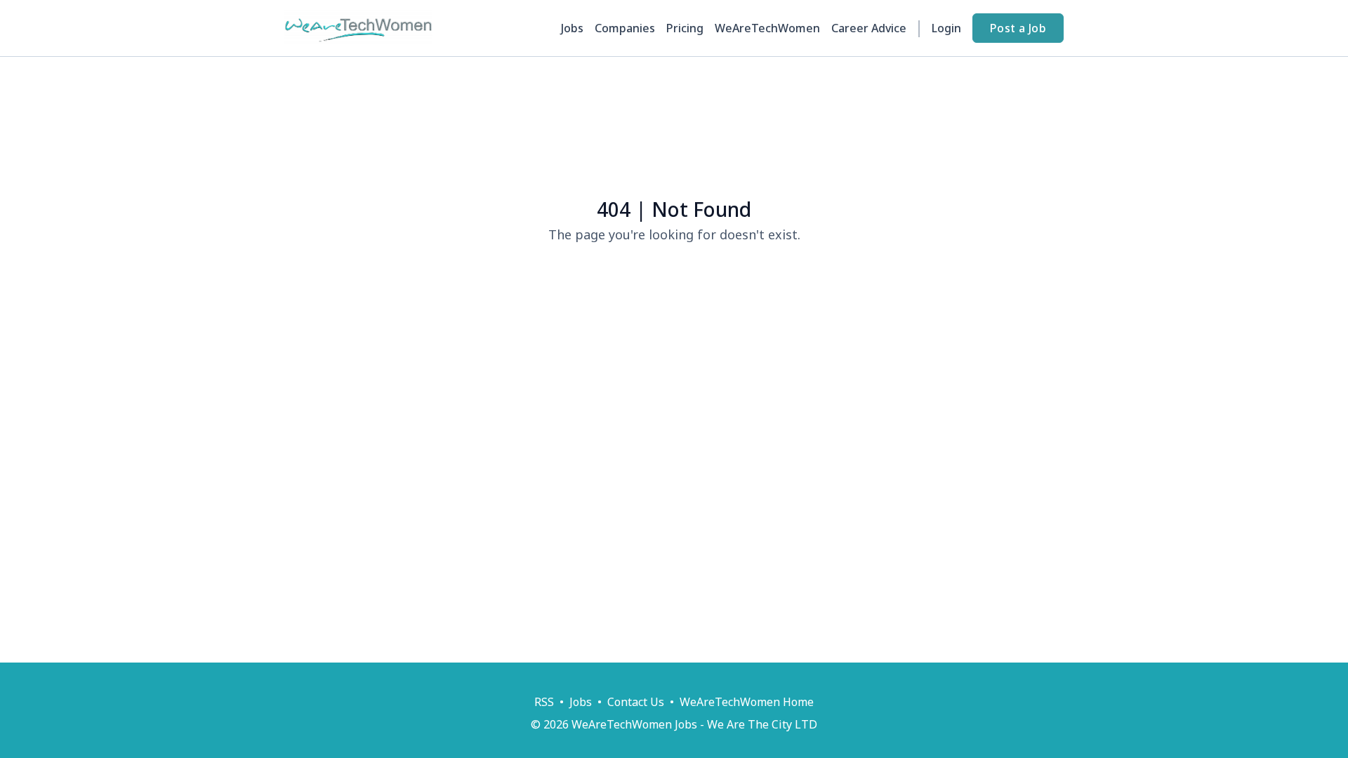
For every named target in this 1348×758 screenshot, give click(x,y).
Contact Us (635, 702)
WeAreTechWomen (767, 28)
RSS (544, 702)
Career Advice (868, 28)
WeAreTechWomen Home (747, 702)
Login (946, 28)
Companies (625, 28)
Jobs (572, 28)
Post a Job (1018, 28)
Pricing (684, 28)
